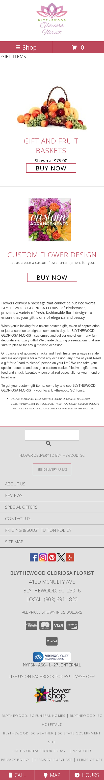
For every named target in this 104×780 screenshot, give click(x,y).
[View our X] (61, 560)
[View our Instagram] (43, 560)
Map (53, 775)
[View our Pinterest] (52, 560)
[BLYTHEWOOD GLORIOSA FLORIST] (52, 33)
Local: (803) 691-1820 (52, 599)
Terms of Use (90, 759)
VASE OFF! (85, 676)
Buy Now (51, 168)
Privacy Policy (15, 759)
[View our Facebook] (34, 560)
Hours (89, 775)
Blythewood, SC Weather (28, 733)
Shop (29, 47)
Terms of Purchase (53, 759)
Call (19, 775)
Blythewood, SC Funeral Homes (33, 715)
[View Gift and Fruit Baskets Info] (52, 101)
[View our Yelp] (70, 560)
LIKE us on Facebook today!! (40, 676)
